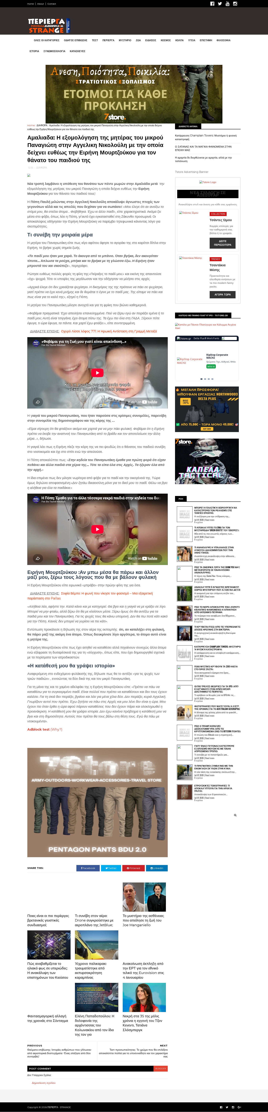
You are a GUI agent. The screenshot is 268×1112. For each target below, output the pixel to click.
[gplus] (239, 1107)
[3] (209, 379)
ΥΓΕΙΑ (191, 40)
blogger (160, 1068)
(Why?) (56, 729)
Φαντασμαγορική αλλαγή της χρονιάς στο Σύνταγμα (47, 1018)
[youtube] (228, 3)
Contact (51, 3)
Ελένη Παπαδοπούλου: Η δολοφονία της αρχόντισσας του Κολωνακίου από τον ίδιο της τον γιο (94, 1025)
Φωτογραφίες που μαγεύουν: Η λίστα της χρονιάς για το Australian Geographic (217, 707)
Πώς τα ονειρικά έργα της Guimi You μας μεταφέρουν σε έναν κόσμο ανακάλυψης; (217, 570)
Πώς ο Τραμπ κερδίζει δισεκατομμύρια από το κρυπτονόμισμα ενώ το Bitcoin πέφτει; (217, 728)
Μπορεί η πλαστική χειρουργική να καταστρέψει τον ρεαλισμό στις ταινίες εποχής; (215, 510)
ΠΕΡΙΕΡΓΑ (108, 40)
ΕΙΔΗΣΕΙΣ (150, 40)
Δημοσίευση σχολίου (44, 1082)
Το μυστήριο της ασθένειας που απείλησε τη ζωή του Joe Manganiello (143, 920)
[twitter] (220, 3)
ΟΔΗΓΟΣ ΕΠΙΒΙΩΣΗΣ (75, 40)
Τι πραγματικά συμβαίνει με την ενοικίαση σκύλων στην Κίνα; (213, 767)
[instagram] (235, 3)
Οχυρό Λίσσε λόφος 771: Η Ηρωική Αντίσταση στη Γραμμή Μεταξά (109, 331)
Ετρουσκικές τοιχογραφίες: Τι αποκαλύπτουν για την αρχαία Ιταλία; (213, 788)
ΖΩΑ (138, 40)
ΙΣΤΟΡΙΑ (34, 51)
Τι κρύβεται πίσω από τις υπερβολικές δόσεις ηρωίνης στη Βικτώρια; (217, 628)
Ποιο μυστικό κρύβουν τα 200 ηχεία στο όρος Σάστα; (216, 667)
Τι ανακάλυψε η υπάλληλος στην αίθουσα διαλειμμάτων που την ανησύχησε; (214, 550)
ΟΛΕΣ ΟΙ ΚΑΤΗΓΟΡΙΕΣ (46, 40)
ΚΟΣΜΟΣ (166, 40)
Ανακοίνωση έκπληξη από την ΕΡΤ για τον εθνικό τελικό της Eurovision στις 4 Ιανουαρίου (143, 971)
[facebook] (212, 3)
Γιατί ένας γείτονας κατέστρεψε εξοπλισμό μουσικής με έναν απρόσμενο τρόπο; (214, 748)
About (40, 3)
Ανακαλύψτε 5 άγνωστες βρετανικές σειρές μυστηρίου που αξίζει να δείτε (217, 588)
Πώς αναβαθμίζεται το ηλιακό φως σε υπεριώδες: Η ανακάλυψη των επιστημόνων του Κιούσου (47, 971)
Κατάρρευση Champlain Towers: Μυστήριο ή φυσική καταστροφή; (217, 648)
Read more (209, 519)
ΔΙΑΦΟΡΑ (42, 125)
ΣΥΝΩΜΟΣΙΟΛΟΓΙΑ (54, 51)
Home (30, 3)
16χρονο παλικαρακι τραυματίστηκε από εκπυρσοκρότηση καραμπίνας (90, 971)
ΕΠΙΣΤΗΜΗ (206, 40)
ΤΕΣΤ (95, 40)
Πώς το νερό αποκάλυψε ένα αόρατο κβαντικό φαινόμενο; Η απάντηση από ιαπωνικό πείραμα (217, 609)
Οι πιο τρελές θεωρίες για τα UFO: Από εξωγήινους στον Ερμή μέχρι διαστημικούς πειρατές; (216, 689)
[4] (212, 379)
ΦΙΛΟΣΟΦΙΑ (223, 40)
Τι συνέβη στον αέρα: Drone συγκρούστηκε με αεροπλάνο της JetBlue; (94, 920)
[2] (205, 379)
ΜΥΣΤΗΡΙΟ (125, 40)
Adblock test (38, 729)
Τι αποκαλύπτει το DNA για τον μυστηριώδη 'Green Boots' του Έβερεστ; (216, 529)
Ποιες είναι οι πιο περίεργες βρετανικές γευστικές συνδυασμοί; (48, 920)
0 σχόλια (198, 522)
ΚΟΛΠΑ (179, 40)
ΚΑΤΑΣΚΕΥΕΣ (77, 51)
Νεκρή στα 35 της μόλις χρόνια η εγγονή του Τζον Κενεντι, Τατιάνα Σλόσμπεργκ (142, 1023)
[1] (201, 379)
